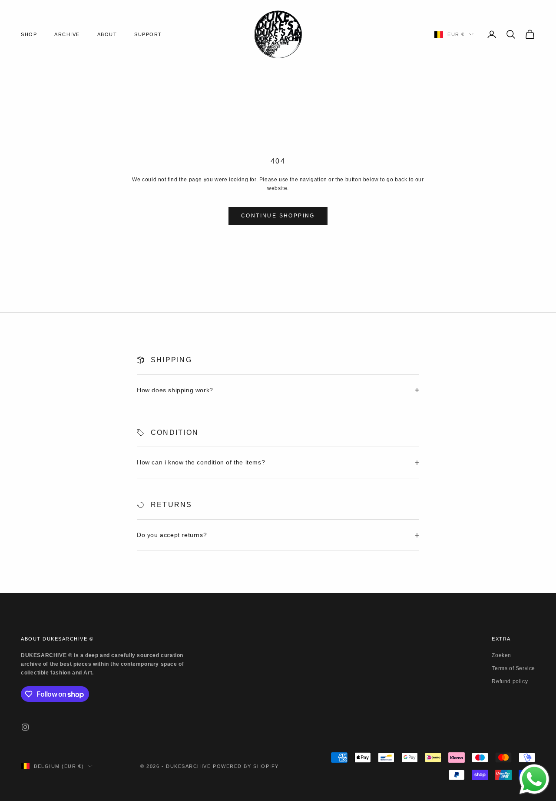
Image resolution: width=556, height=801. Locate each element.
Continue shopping (278, 216)
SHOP (29, 34)
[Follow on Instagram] (25, 727)
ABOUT (107, 34)
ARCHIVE (67, 34)
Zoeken (501, 655)
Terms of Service (513, 668)
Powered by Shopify (246, 766)
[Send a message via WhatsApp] (534, 779)
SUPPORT (148, 34)
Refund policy (510, 681)
